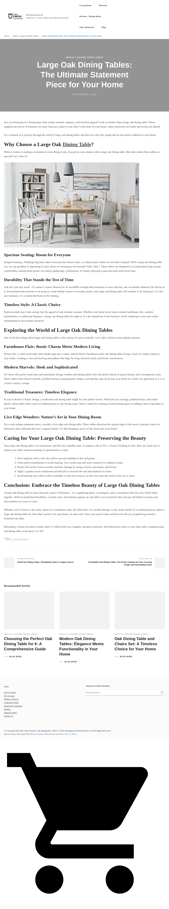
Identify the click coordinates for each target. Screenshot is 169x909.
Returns (7, 709)
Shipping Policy (10, 713)
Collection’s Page (11, 702)
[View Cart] (84, 906)
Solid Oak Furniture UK (34, 15)
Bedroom (103, 5)
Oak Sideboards (86, 27)
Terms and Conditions (13, 706)
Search (161, 692)
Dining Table (77, 144)
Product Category (11, 699)
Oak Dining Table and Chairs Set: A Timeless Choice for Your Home (136, 644)
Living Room (85, 5)
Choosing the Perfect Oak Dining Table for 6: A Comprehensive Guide (28, 644)
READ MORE (15, 657)
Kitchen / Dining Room (90, 16)
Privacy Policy (10, 692)
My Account (9, 696)
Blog (104, 27)
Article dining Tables (17, 540)
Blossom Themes (37, 734)
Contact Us (8, 716)
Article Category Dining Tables (84, 57)
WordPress (59, 734)
